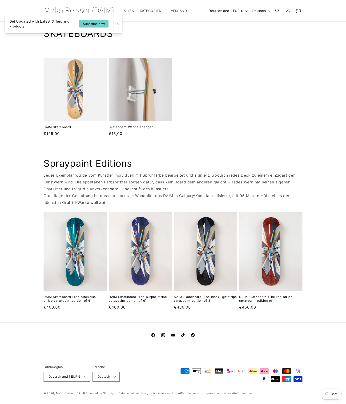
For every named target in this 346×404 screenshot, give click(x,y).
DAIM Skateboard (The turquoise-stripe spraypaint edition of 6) (71, 299)
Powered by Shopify (100, 393)
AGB (181, 393)
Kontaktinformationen (238, 393)
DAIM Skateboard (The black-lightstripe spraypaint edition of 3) (205, 299)
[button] (152, 11)
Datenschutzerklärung (134, 393)
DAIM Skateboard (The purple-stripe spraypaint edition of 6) (138, 299)
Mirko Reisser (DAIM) (70, 393)
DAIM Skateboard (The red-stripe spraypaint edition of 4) (266, 299)
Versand (194, 393)
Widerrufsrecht (163, 393)
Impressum (211, 393)
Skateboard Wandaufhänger (131, 127)
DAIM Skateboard (57, 127)
